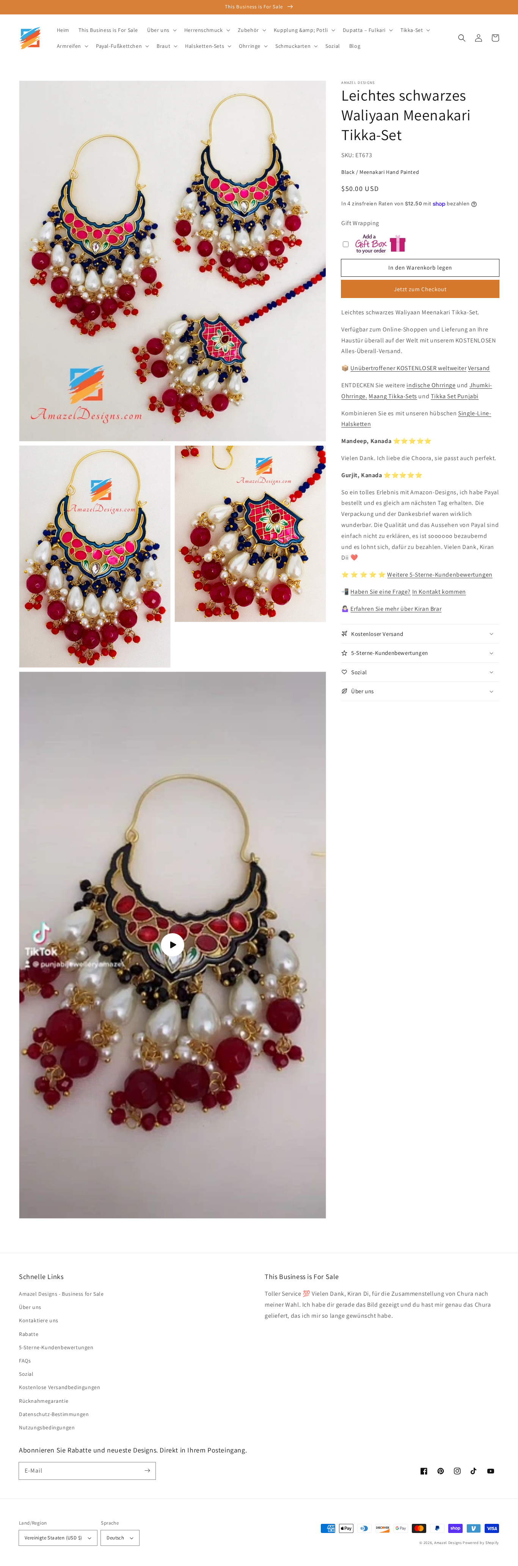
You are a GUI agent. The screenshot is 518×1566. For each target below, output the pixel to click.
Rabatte (28, 1334)
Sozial (26, 1373)
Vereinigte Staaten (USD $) (53, 1537)
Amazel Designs (448, 1542)
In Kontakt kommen (439, 592)
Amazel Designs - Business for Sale (61, 1293)
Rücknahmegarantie (43, 1400)
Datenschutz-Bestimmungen (54, 1414)
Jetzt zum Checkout (420, 289)
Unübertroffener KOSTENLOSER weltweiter (408, 368)
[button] (462, 38)
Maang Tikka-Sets (393, 396)
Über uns (30, 1307)
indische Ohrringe (431, 385)
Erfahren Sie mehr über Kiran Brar (395, 609)
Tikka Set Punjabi (455, 396)
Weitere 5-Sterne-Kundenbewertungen (439, 575)
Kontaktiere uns (38, 1320)
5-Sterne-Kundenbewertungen (56, 1347)
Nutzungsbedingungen (47, 1427)
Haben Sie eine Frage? (380, 592)
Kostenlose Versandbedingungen (59, 1387)
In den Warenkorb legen (420, 267)
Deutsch (115, 1537)
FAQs (25, 1360)
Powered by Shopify (481, 1542)
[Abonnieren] (147, 1470)
